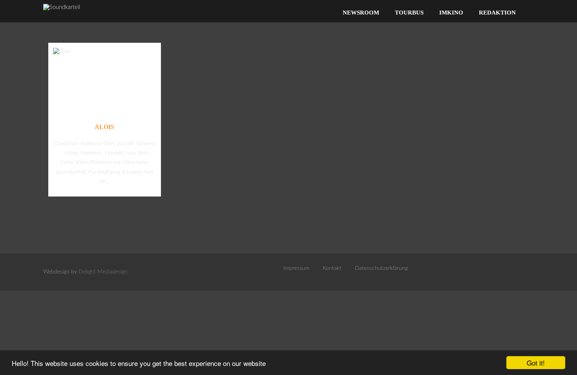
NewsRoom (361, 12)
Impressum (296, 268)
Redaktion (497, 12)
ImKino (451, 12)
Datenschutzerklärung (381, 268)
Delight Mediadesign (103, 272)
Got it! (536, 363)
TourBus (409, 12)
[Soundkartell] (61, 7)
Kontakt (332, 268)
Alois (104, 127)
